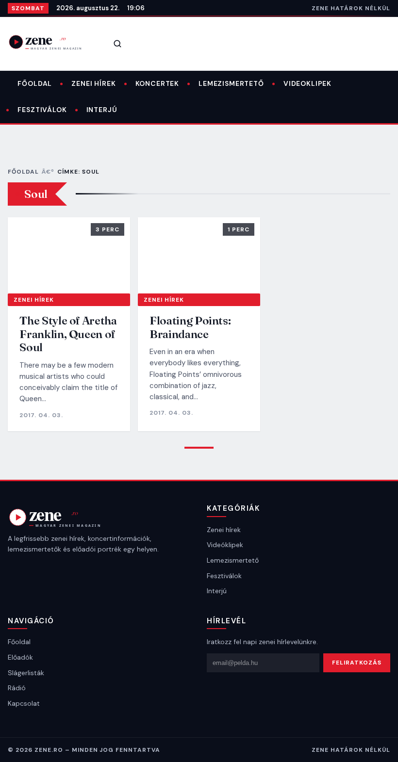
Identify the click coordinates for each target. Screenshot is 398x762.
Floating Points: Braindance (190, 327)
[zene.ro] (51, 42)
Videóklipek (225, 544)
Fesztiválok (41, 109)
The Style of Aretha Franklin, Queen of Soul (67, 333)
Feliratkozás (356, 662)
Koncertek (157, 83)
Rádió (17, 687)
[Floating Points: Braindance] (199, 255)
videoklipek (307, 83)
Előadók (20, 657)
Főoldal (34, 83)
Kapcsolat (24, 703)
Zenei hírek (93, 83)
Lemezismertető (231, 83)
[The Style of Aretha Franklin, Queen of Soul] (69, 255)
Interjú (101, 109)
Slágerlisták (26, 672)
